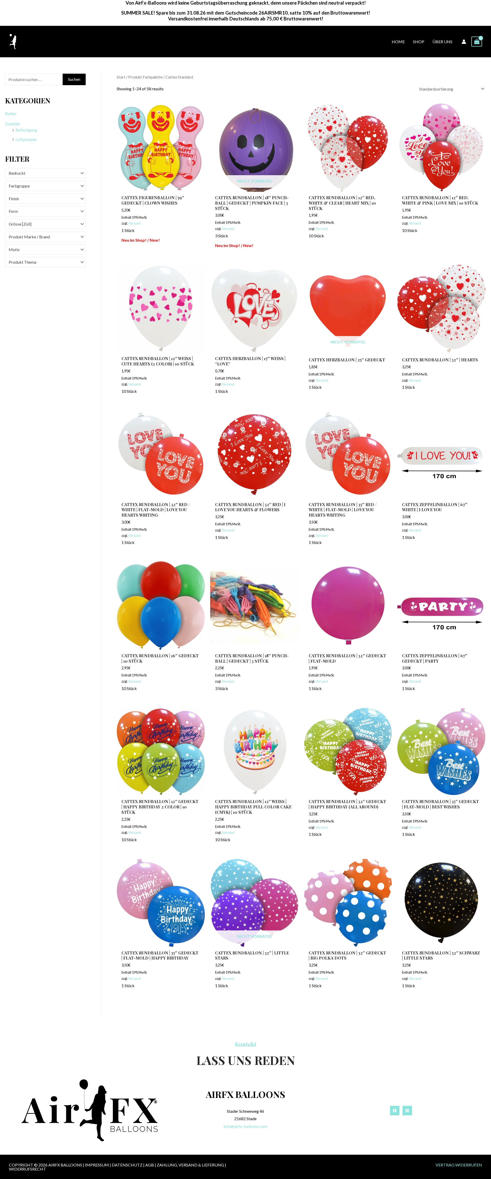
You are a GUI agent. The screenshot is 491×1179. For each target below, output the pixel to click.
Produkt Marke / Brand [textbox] (29, 236)
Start (121, 77)
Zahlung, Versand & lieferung (190, 1164)
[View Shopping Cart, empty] (476, 42)
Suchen (74, 79)
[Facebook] (394, 1110)
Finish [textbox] (14, 198)
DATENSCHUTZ (127, 1164)
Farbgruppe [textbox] (19, 185)
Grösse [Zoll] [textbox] (20, 223)
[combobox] (45, 173)
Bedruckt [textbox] (17, 173)
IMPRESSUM (97, 1164)
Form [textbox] (13, 211)
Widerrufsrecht (27, 1168)
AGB (149, 1164)
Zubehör (12, 123)
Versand (134, 223)
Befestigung (26, 129)
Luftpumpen (26, 139)
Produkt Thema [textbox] (22, 262)
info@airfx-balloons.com (245, 1126)
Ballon (10, 113)
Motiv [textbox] (14, 249)
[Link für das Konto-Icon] (464, 41)
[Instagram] (407, 1110)
